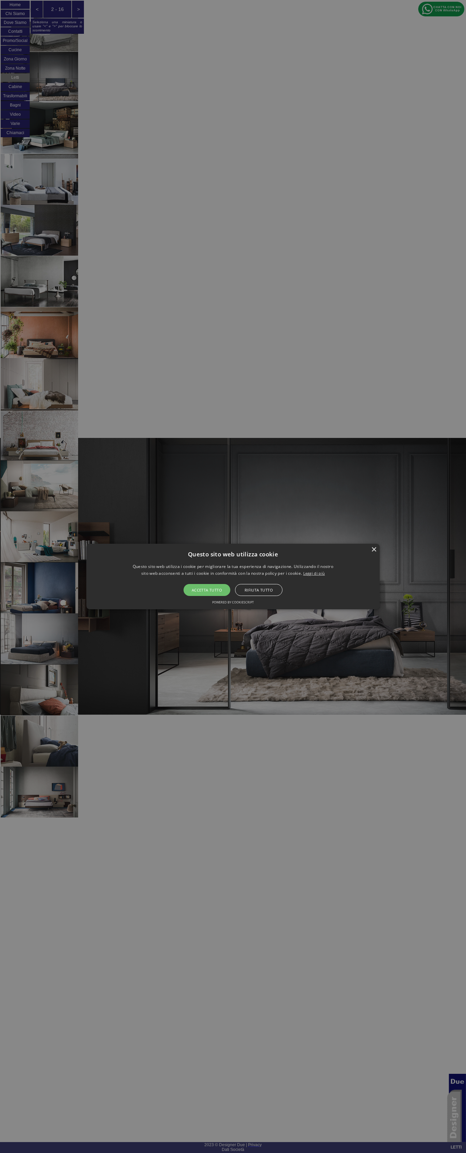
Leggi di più (314, 573)
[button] (233, 576)
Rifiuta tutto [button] (259, 590)
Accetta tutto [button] (207, 590)
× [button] (373, 549)
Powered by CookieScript (233, 602)
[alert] (233, 576)
